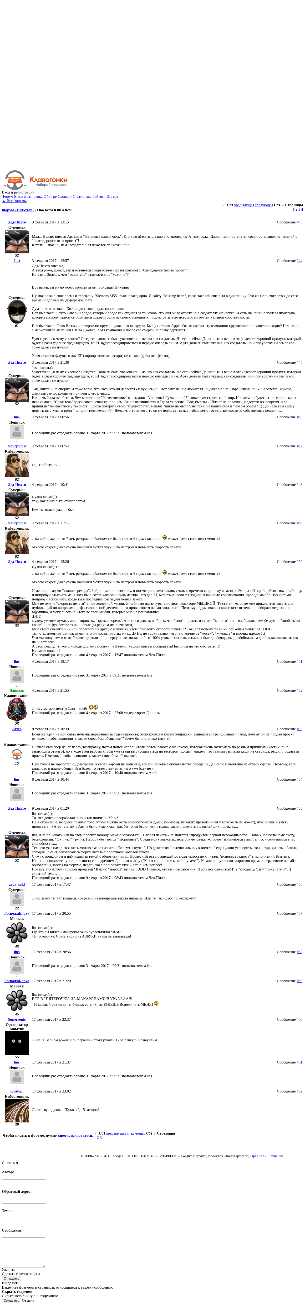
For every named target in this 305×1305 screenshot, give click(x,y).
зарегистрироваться (75, 1135)
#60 (299, 1019)
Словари (65, 196)
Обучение (276, 1156)
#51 (299, 661)
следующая (264, 205)
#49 (299, 523)
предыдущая (244, 205)
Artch (17, 729)
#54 (299, 779)
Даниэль (17, 690)
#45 (299, 362)
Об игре (50, 196)
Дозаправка (33, 196)
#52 (299, 690)
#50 (299, 562)
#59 (299, 981)
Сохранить (11, 1300)
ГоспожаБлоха (16, 913)
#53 (299, 729)
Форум (7, 196)
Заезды (112, 196)
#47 (299, 446)
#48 (299, 485)
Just (17, 261)
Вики (18, 196)
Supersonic (17, 1019)
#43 (299, 222)
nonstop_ (17, 1091)
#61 (299, 1062)
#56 (299, 884)
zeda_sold (17, 884)
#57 (299, 913)
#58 (299, 952)
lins (17, 417)
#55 (299, 808)
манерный (17, 446)
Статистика (82, 196)
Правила (257, 1156)
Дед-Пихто (17, 222)
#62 (299, 1091)
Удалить (8, 1269)
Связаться (10, 1163)
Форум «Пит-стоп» (18, 210)
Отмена (28, 1300)
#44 (299, 261)
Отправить (11, 1278)
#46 (299, 417)
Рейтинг (99, 196)
